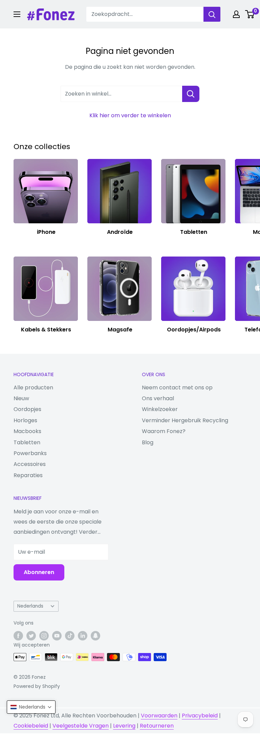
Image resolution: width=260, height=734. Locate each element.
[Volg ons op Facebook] (18, 635)
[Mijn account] (236, 14)
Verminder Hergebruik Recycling (185, 420)
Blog (147, 442)
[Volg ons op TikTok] (69, 635)
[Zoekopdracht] (211, 14)
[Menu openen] (17, 14)
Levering (124, 726)
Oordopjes (27, 409)
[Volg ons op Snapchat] (95, 635)
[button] (31, 707)
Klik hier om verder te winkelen (130, 115)
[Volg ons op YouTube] (57, 635)
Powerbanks (30, 453)
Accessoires (30, 464)
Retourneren (157, 726)
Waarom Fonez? (164, 431)
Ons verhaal (158, 398)
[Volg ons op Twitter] (31, 635)
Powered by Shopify (37, 686)
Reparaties (28, 475)
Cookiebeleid (31, 726)
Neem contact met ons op (177, 387)
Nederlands (30, 606)
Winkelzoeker (160, 409)
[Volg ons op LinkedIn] (82, 635)
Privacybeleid (200, 715)
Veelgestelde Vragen (80, 726)
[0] (250, 14)
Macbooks (27, 431)
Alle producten (33, 387)
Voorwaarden (159, 715)
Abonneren (39, 572)
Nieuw (21, 398)
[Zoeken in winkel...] (190, 94)
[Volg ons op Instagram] (44, 635)
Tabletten (27, 442)
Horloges (25, 420)
